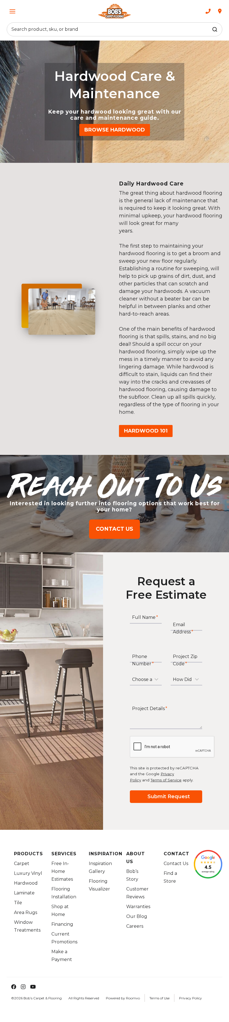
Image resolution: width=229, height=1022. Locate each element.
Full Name (145, 617)
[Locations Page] (219, 11)
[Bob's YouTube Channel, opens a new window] (33, 987)
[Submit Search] (215, 29)
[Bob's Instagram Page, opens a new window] (23, 986)
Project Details (149, 708)
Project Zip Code (185, 660)
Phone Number (143, 660)
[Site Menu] (12, 11)
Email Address (183, 628)
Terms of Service (166, 780)
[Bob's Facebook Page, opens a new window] (11, 986)
